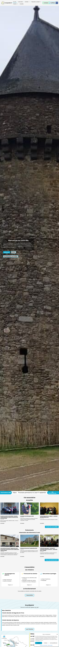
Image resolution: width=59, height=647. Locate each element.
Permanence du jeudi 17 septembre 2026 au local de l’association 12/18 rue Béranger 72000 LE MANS (9, 549)
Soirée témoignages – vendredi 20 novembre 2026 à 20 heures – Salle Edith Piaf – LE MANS (48, 549)
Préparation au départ (35, 1)
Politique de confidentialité (43, 645)
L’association (20, 1)
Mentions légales (50, 645)
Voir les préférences (53, 642)
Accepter (38, 642)
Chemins (14, 3)
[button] (57, 634)
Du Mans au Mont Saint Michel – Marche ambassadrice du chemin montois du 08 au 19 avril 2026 (9, 517)
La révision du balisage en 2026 (27, 516)
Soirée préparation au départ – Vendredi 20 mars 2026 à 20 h (48, 517)
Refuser (45, 642)
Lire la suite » (2, 523)
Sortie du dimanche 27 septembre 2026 (28, 548)
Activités (26, 1)
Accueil (14, 1)
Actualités (21, 3)
